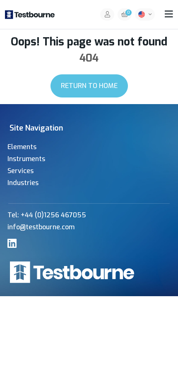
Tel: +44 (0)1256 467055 (46, 215)
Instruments (26, 158)
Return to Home (89, 85)
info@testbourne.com (41, 227)
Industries (22, 182)
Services (20, 170)
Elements (21, 147)
